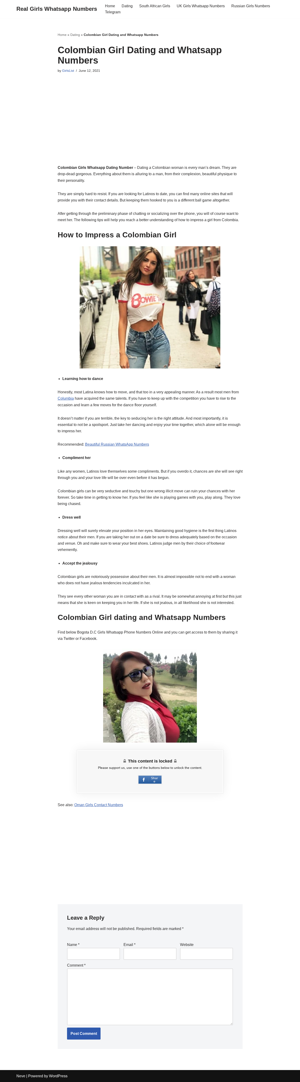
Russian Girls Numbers (250, 6)
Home (110, 6)
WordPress (58, 1076)
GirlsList (68, 70)
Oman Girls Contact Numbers (98, 805)
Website (187, 945)
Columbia (66, 398)
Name (73, 945)
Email (129, 945)
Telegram (112, 12)
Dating (127, 6)
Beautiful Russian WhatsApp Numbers (117, 444)
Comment (76, 965)
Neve (20, 1076)
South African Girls (154, 6)
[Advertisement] (150, 123)
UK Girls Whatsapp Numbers (201, 6)
